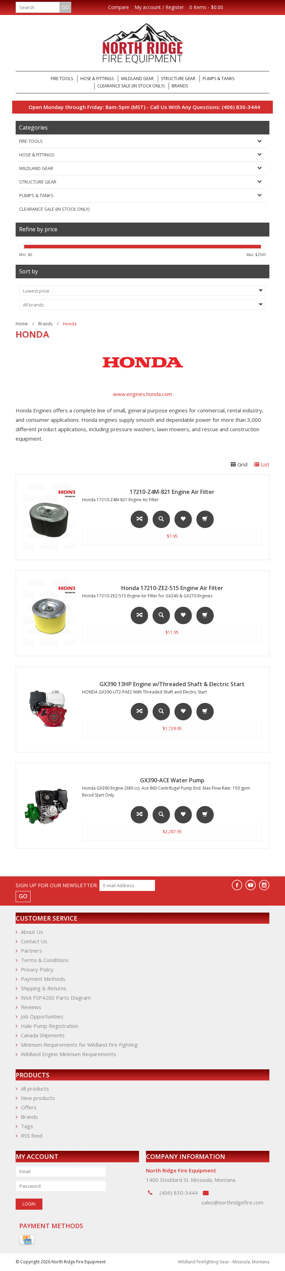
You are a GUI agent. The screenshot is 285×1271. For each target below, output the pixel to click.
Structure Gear (178, 79)
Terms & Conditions (44, 959)
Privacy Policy (37, 969)
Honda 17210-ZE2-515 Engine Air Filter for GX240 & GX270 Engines (147, 596)
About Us (32, 931)
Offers (28, 1107)
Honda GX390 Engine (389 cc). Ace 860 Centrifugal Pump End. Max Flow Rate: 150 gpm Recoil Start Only (166, 791)
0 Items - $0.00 (206, 7)
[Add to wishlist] (183, 519)
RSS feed (31, 1135)
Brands (180, 86)
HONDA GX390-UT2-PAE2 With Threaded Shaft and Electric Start (144, 692)
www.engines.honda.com (142, 393)
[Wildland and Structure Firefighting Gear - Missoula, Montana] (142, 43)
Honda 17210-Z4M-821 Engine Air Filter (120, 500)
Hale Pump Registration (49, 1025)
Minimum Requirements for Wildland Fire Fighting (79, 1044)
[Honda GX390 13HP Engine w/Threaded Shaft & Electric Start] (45, 709)
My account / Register (159, 7)
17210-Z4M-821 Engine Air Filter (172, 492)
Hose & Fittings (97, 79)
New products (38, 1097)
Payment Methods (43, 978)
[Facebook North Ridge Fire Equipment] (237, 885)
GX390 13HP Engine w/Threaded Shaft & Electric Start (172, 684)
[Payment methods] (27, 1240)
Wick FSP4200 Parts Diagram (56, 997)
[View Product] (161, 515)
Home (22, 324)
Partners (31, 950)
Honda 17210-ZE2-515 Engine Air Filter (172, 588)
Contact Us (34, 941)
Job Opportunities (42, 1016)
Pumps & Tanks (218, 79)
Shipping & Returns (43, 988)
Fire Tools (62, 79)
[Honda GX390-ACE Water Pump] (45, 805)
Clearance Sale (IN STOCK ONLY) (130, 86)
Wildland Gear (137, 79)
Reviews (31, 1006)
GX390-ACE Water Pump (172, 780)
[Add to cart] (205, 519)
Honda (69, 324)
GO (65, 7)
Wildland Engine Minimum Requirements (68, 1054)
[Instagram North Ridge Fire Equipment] (264, 885)
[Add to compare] (139, 519)
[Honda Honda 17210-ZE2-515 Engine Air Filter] (45, 613)
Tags (27, 1126)
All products (35, 1088)
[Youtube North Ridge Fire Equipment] (250, 885)
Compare (118, 7)
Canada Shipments (43, 1035)
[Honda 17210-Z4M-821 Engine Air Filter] (45, 517)
